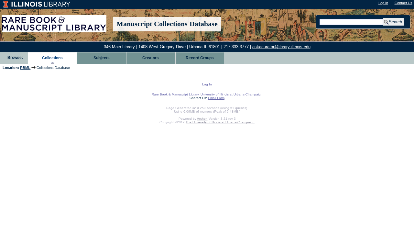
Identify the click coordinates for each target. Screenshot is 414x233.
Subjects (101, 58)
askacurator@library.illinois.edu (281, 46)
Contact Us (403, 3)
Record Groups (200, 58)
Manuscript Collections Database (167, 24)
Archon (202, 118)
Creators (150, 58)
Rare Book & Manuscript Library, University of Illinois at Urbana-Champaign (207, 94)
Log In (383, 3)
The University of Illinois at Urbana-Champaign (220, 122)
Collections (52, 58)
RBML (25, 68)
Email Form (216, 98)
